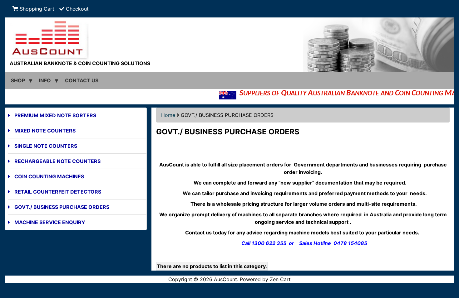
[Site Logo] (229, 38)
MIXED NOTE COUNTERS (45, 130)
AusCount (225, 279)
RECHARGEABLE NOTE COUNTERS (57, 161)
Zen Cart (280, 279)
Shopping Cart (36, 9)
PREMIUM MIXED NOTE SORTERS (55, 115)
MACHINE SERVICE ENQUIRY (49, 222)
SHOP (18, 80)
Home (168, 115)
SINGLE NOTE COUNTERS (45, 146)
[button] (447, 267)
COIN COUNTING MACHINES (49, 176)
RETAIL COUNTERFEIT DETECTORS (57, 192)
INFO (45, 80)
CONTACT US (81, 80)
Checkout (76, 9)
